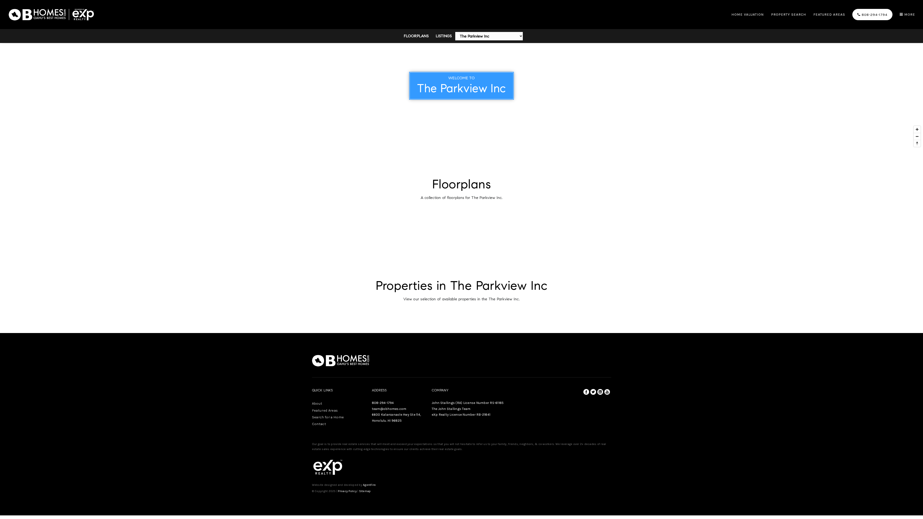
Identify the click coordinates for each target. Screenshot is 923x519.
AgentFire (369, 485)
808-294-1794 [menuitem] (874, 14)
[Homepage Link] (51, 14)
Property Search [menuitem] (788, 15)
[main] (461, 166)
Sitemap (365, 491)
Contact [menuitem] (319, 424)
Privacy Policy (347, 491)
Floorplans (416, 36)
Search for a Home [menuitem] (328, 417)
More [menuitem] (909, 14)
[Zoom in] (917, 129)
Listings (444, 36)
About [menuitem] (317, 403)
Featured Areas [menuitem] (829, 15)
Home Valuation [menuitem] (747, 15)
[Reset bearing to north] (917, 143)
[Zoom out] (917, 136)
